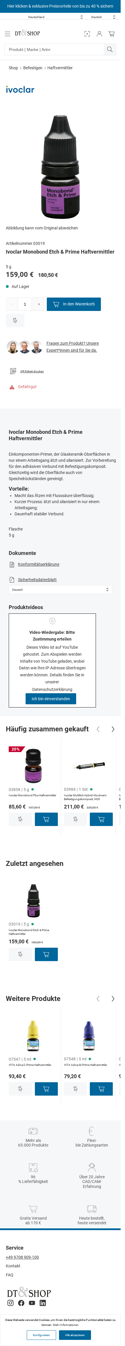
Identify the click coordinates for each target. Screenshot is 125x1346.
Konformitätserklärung (38, 564)
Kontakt (13, 1266)
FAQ (9, 1275)
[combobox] (55, 17)
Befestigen (32, 68)
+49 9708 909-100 (22, 1257)
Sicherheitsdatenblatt (37, 579)
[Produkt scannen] (87, 34)
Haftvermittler (60, 68)
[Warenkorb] (113, 34)
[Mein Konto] (99, 34)
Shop (13, 68)
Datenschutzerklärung (52, 689)
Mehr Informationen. (66, 1324)
